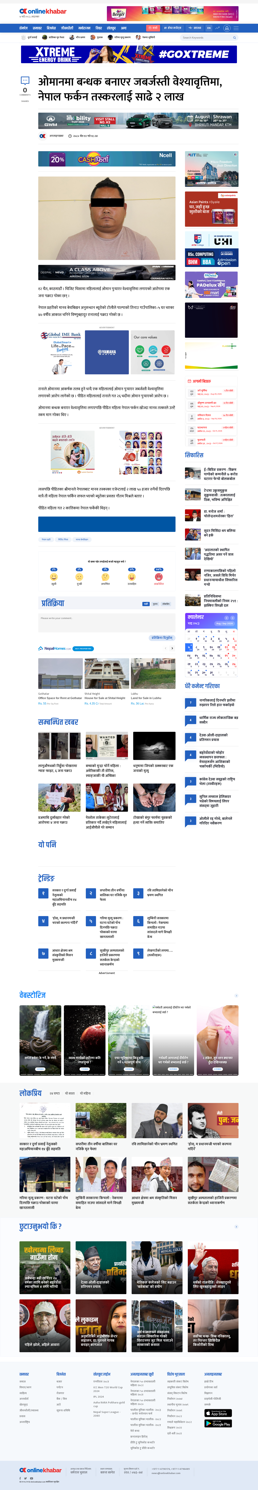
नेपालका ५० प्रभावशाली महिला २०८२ (142, 1383)
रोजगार (60, 1393)
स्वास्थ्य (197, 28)
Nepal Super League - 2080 (107, 1414)
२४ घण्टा (54, 1093)
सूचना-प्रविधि (63, 1411)
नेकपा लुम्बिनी (148, 37)
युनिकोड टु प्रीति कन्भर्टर (142, 1448)
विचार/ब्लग (25, 1388)
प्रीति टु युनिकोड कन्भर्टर (142, 1443)
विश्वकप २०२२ (174, 1428)
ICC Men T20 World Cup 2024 (108, 1389)
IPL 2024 (98, 1397)
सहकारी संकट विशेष (177, 1382)
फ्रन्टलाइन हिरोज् (138, 1437)
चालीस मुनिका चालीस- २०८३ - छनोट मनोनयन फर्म (145, 1412)
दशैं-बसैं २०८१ (174, 1434)
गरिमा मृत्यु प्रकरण (122, 37)
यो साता (70, 1093)
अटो (59, 1405)
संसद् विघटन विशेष (177, 1393)
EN (209, 28)
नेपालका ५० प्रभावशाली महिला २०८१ (142, 1393)
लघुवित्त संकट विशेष (177, 1388)
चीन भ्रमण (80, 37)
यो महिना (85, 1093)
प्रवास (22, 1416)
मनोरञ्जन (84, 28)
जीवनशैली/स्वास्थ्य (28, 1411)
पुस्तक (100, 37)
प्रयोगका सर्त (210, 1388)
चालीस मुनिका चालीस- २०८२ (145, 1419)
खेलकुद (111, 28)
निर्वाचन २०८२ (174, 1416)
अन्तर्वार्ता (23, 1399)
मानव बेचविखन (82, 540)
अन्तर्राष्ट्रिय (24, 1422)
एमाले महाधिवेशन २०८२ (179, 1422)
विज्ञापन (208, 1393)
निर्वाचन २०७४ (175, 1399)
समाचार (37, 28)
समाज (22, 1382)
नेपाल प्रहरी (46, 540)
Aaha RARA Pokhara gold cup (109, 1404)
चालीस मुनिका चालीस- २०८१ (145, 1425)
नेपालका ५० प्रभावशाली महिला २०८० (142, 1402)
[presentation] (165, 648)
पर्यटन (60, 1388)
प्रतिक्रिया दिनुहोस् (162, 638)
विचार (99, 28)
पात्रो (155, 28)
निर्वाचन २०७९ (174, 1411)
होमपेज (23, 28)
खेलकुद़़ (23, 1405)
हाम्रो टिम (208, 1382)
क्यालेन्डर (196, 617)
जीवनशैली (67, 28)
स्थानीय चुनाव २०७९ (177, 1405)
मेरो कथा (134, 1431)
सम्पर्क (207, 1405)
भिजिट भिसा (63, 540)
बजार (59, 1382)
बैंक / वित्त (62, 1399)
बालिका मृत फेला (56, 37)
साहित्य (23, 1393)
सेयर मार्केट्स (174, 28)
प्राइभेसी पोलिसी (212, 1399)
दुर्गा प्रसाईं (32, 37)
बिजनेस (51, 28)
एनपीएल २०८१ (101, 1382)
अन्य (123, 28)
